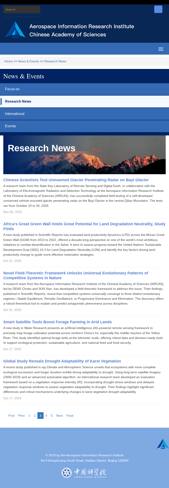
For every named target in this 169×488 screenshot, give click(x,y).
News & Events (28, 61)
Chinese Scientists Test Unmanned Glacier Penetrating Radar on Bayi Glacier (76, 180)
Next (59, 415)
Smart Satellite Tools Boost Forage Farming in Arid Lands (58, 322)
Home (8, 61)
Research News (55, 61)
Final (69, 415)
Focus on (12, 89)
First (11, 415)
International (14, 114)
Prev (21, 415)
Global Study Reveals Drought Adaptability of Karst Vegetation (62, 361)
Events (10, 126)
